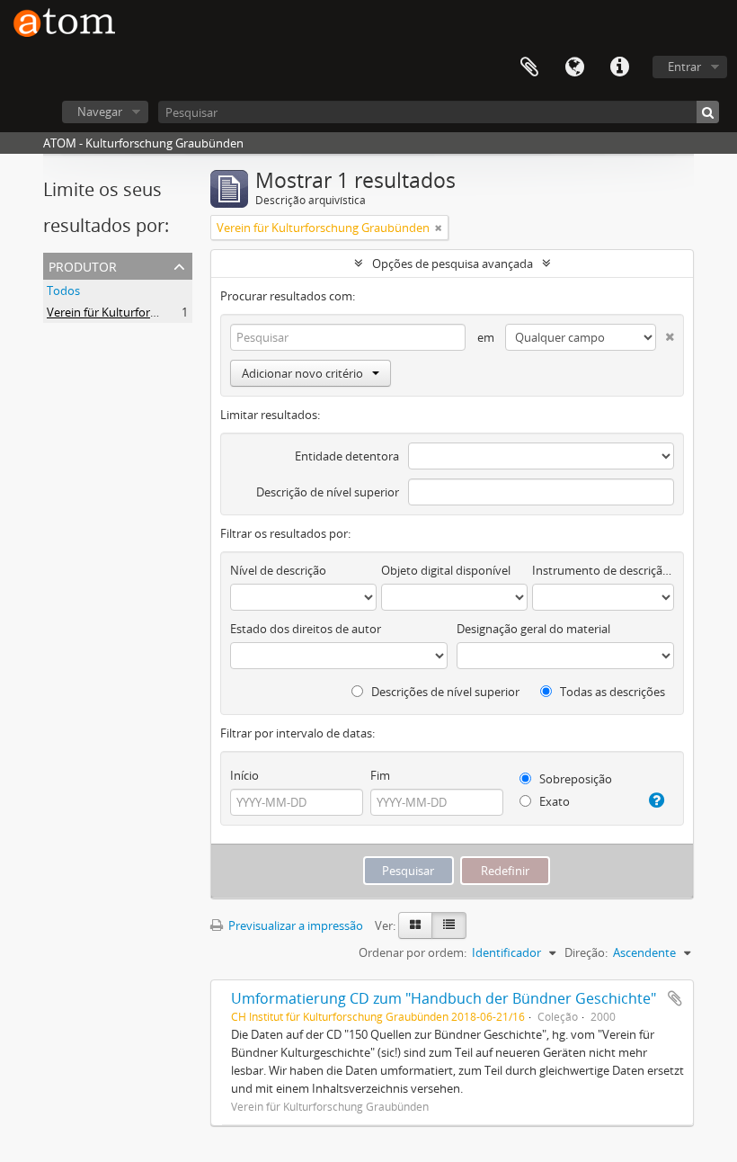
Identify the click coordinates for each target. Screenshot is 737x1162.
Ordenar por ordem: (412, 952)
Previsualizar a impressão (294, 925)
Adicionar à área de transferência (675, 998)
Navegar (99, 111)
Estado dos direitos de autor (305, 629)
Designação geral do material (533, 629)
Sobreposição (574, 779)
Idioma (574, 67)
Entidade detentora (347, 456)
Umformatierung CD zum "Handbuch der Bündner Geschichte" (443, 998)
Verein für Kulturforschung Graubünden (153, 312)
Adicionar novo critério (302, 373)
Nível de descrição (278, 570)
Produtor (83, 265)
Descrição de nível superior (327, 492)
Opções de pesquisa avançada (452, 263)
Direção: (586, 952)
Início (244, 775)
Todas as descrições (611, 692)
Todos (63, 290)
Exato (553, 801)
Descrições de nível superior (443, 692)
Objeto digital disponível (446, 570)
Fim (380, 775)
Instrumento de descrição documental (603, 570)
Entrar (684, 66)
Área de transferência (529, 67)
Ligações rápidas (619, 67)
